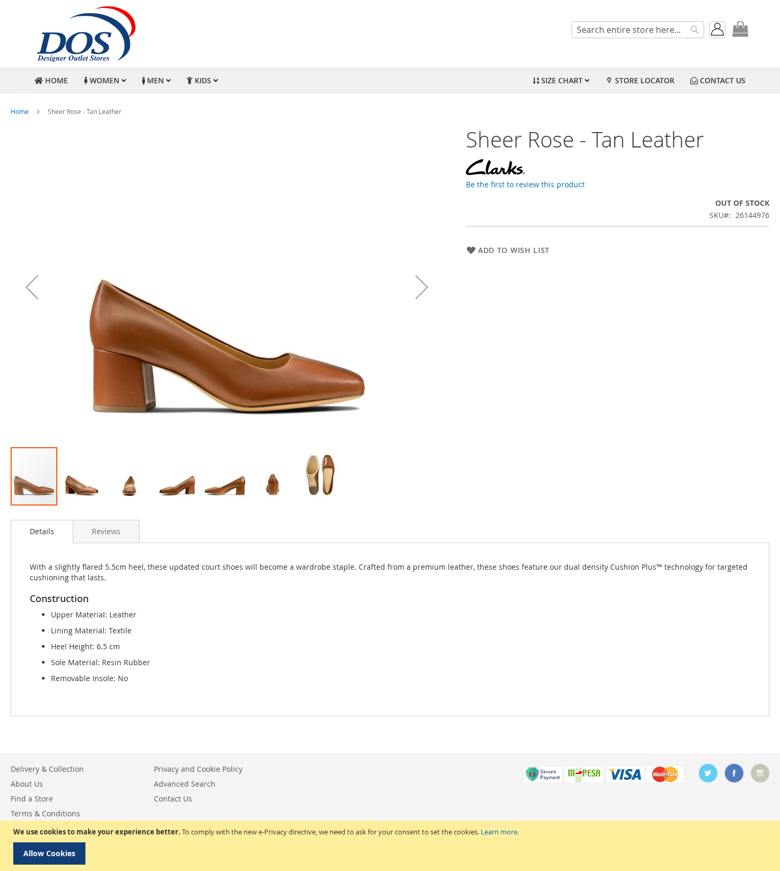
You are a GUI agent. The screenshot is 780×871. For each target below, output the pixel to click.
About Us (27, 784)
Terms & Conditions (45, 813)
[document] (391, 846)
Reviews (106, 531)
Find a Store (32, 799)
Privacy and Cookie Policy (198, 769)
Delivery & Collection (47, 769)
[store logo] (85, 33)
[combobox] (637, 29)
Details (42, 531)
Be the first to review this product (525, 184)
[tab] (42, 531)
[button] (32, 287)
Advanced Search (184, 784)
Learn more (499, 832)
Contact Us (173, 799)
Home (20, 111)
